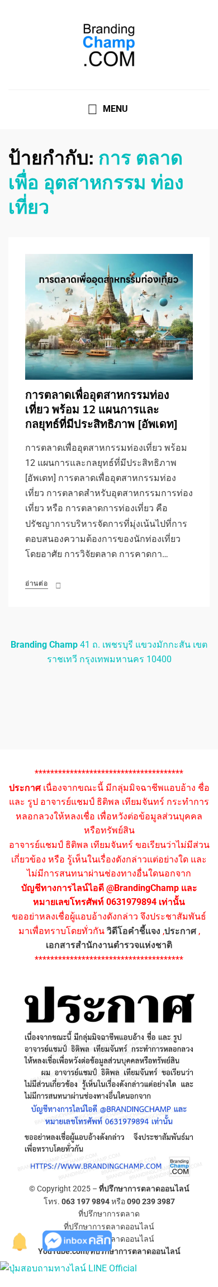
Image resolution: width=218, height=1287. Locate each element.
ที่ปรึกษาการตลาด (109, 1213)
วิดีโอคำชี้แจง (133, 931)
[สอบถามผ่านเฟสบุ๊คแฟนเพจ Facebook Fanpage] (77, 1240)
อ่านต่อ (36, 583)
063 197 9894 (85, 1201)
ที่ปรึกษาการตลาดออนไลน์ (144, 1188)
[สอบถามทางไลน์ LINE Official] (68, 1267)
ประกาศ (180, 931)
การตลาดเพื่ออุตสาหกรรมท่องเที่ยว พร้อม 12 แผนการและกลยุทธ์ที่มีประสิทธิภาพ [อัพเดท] (101, 410)
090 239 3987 (151, 1201)
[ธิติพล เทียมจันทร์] (20, 1240)
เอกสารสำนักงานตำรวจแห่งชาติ (109, 945)
